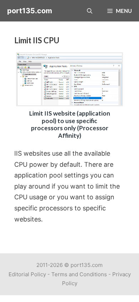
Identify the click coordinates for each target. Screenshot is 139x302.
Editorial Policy (27, 274)
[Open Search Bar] (89, 10)
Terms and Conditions (79, 274)
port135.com (29, 10)
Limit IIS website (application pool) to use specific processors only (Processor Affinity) (69, 124)
